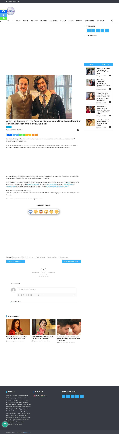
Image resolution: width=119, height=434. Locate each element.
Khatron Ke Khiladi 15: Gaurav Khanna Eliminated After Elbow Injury (104, 71)
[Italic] (21, 295)
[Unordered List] (31, 295)
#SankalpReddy (68, 184)
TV (12, 20)
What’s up (44, 20)
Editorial (79, 20)
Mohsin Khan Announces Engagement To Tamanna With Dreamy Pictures (103, 83)
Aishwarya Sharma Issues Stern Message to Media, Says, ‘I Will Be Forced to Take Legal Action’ (103, 97)
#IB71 (68, 182)
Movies (18, 20)
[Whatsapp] (22, 135)
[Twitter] (16, 135)
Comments (105, 64)
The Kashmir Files (52, 257)
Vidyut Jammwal (64, 257)
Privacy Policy (89, 20)
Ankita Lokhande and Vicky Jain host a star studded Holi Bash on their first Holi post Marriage (17, 261)
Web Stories (53, 20)
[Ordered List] (28, 295)
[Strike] (26, 295)
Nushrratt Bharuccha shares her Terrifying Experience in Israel (16, 337)
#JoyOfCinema (64, 186)
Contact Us (100, 20)
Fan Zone (63, 20)
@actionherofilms (52, 184)
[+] (43, 295)
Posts (91, 64)
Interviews (34, 20)
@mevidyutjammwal (33, 184)
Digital (25, 20)
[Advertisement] (81, 9)
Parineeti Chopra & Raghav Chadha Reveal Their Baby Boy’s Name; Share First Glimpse (68, 338)
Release (71, 20)
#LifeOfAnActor (50, 186)
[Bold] (19, 295)
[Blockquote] (33, 295)
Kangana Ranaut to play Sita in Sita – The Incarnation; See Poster (43, 337)
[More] (35, 135)
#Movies (57, 186)
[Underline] (24, 295)
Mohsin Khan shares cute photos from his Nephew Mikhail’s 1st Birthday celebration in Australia (72, 261)
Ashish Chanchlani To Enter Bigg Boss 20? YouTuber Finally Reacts (103, 122)
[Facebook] (9, 135)
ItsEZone (20, 130)
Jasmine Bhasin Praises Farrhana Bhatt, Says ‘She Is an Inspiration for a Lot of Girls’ (103, 110)
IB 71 (24, 257)
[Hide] (0, 21)
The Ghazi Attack (40, 257)
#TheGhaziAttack (11, 186)
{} (40, 295)
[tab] (91, 64)
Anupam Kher (17, 257)
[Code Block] (36, 295)
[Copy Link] (28, 135)
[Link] (38, 295)
